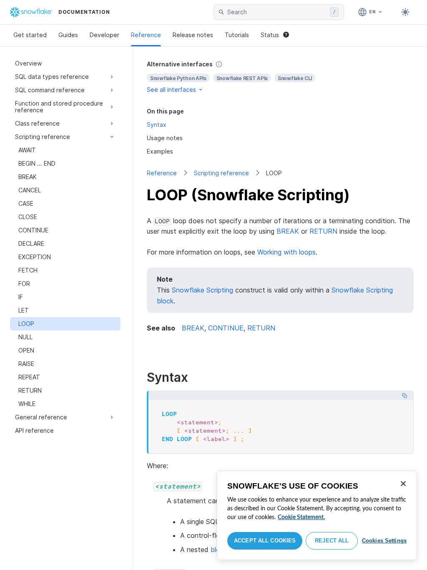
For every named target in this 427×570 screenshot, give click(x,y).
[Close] (403, 483)
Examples (160, 151)
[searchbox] (277, 12)
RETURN (323, 231)
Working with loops (286, 252)
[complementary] (280, 77)
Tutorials (237, 34)
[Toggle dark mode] (405, 12)
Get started (30, 34)
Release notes (193, 34)
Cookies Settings (384, 540)
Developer (104, 34)
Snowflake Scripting (202, 290)
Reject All (332, 540)
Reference (146, 34)
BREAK (287, 231)
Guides (68, 34)
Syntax (156, 124)
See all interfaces (171, 89)
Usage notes (165, 137)
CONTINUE (226, 328)
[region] (317, 515)
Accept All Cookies (265, 540)
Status (270, 34)
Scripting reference (221, 173)
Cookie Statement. (301, 517)
